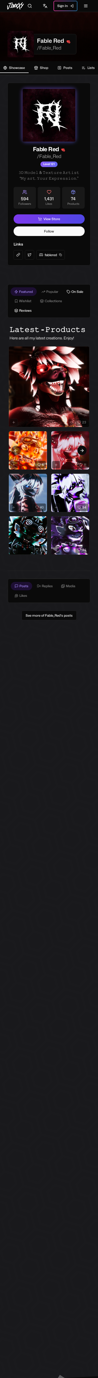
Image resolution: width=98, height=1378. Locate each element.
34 (84, 507)
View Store (51, 219)
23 (84, 422)
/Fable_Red (49, 48)
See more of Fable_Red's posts (49, 615)
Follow (49, 231)
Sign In (62, 6)
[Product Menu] (84, 351)
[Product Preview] (14, 422)
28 (42, 550)
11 (85, 465)
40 (42, 507)
